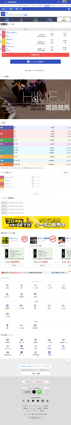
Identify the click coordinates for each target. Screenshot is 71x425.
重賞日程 (35, 342)
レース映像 (11, 24)
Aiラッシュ (14, 238)
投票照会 (49, 348)
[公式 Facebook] (28, 401)
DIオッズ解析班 (43, 238)
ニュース (7, 5)
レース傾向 (49, 342)
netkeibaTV (40, 5)
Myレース (21, 354)
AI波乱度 (49, 354)
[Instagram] (42, 401)
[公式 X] (23, 401)
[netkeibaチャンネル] (38, 401)
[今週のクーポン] (35, 222)
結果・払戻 (21, 342)
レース (13, 5)
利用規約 (25, 408)
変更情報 (21, 348)
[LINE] (33, 401)
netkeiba (12, 2)
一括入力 (65, 172)
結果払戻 (64, 20)
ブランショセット (11, 32)
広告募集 (39, 408)
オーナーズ (27, 414)
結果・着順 (4, 24)
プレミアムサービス (34, 406)
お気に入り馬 (8, 348)
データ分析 (50, 20)
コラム (34, 5)
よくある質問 (44, 406)
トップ (2, 5)
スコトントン (10, 46)
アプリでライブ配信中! (37, 61)
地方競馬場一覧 (7, 354)
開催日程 (8, 342)
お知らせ (25, 406)
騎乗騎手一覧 (63, 342)
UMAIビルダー (27, 5)
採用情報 (45, 408)
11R (21, 8)
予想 (20, 5)
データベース (54, 5)
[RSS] (47, 401)
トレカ (67, 5)
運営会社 (42, 410)
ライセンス (32, 408)
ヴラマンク (9, 39)
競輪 (65, 2)
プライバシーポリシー (32, 410)
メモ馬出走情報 (35, 354)
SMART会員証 (43, 414)
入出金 (35, 348)
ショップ (61, 5)
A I (17, 5)
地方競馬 (47, 5)
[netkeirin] (35, 381)
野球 (36, 414)
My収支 (63, 348)
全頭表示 (35, 193)
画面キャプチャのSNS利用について (37, 70)
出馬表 (7, 20)
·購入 (35, 20)
